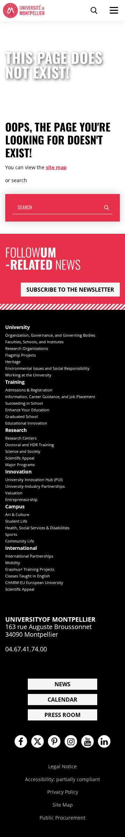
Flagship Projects (20, 355)
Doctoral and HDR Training (29, 444)
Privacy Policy (62, 792)
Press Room (62, 715)
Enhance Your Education (27, 409)
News (62, 684)
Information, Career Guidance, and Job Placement (50, 396)
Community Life (19, 541)
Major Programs (20, 464)
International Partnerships (29, 556)
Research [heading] (16, 430)
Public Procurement (62, 817)
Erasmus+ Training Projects (29, 569)
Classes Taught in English (27, 575)
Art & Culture (17, 514)
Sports (11, 534)
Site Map (62, 804)
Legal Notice (62, 766)
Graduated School (21, 416)
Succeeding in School (24, 403)
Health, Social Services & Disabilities (37, 527)
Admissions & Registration (28, 390)
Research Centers (20, 438)
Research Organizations (26, 348)
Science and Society (22, 451)
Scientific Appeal (19, 458)
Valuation (14, 492)
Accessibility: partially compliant (62, 779)
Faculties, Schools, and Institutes (34, 341)
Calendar (62, 699)
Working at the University (28, 375)
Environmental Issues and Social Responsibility (47, 368)
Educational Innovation (26, 423)
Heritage (12, 361)
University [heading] (17, 327)
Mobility (12, 562)
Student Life (16, 521)
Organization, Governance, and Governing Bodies (50, 335)
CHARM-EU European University (34, 582)
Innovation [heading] (18, 472)
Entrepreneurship (21, 499)
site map (56, 167)
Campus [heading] (15, 507)
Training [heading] (15, 382)
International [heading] (21, 548)
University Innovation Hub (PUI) (33, 479)
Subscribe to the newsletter (70, 289)
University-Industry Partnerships (35, 486)
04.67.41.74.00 (26, 649)
